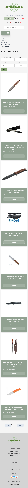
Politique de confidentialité (14, 453)
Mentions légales (14, 451)
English (17, 22)
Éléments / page (7, 57)
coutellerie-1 (4, 38)
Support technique (14, 484)
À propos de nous (14, 464)
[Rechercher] (5, 27)
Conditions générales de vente (14, 469)
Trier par (7, 62)
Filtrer (20, 62)
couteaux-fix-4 (5, 44)
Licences (14, 457)
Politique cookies (14, 455)
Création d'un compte (14, 467)
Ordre (20, 57)
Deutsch (7, 22)
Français (7, 19)
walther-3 (4, 42)
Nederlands (18, 19)
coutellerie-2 (4, 40)
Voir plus (14, 111)
